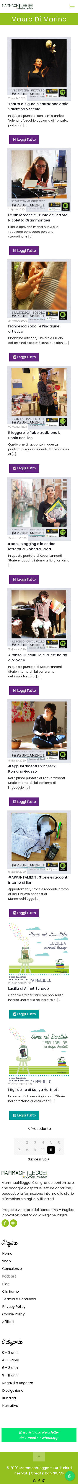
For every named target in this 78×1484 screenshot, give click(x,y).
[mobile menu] (72, 6)
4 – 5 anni (10, 1360)
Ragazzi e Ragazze (17, 1382)
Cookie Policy (13, 1314)
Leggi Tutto (26, 139)
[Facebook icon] (39, 1481)
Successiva (37, 1159)
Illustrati (9, 1398)
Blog (6, 1283)
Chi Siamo (10, 1291)
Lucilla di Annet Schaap (28, 988)
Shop (6, 1261)
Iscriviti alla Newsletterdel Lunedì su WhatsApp (39, 1435)
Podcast (9, 1276)
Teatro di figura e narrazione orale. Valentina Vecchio (38, 106)
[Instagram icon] (43, 1481)
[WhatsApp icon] (34, 1481)
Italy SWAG (54, 1473)
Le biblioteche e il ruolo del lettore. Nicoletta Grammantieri (38, 218)
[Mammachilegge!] (33, 6)
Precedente (41, 1128)
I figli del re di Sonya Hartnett (33, 1089)
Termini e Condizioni (19, 1299)
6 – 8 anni (10, 1367)
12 (59, 1149)
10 (43, 1149)
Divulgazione (12, 1390)
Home (7, 1253)
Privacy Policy (14, 1306)
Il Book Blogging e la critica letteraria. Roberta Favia (31, 546)
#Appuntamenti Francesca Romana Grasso (32, 769)
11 (51, 1149)
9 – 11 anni (10, 1375)
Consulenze (12, 1268)
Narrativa (10, 1405)
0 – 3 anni (10, 1352)
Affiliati (8, 1321)
